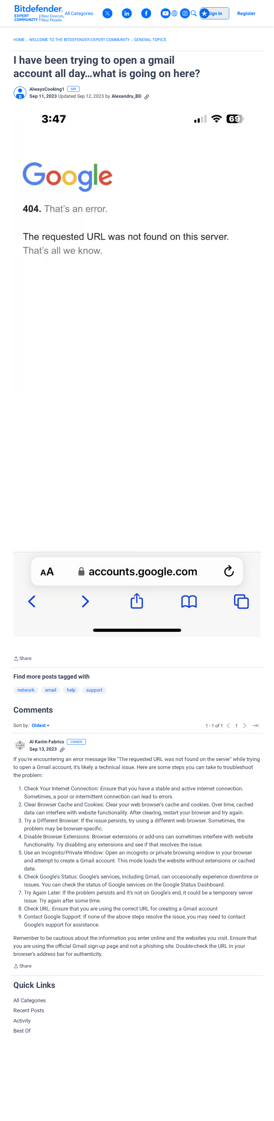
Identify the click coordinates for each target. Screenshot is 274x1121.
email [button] (50, 690)
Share (22, 659)
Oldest (39, 726)
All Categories (29, 1000)
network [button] (25, 690)
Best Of (22, 1031)
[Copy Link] (147, 96)
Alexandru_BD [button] (126, 96)
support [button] (94, 690)
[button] (20, 92)
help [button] (71, 690)
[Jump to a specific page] (255, 725)
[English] (39, 13)
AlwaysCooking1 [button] (46, 89)
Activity (22, 1021)
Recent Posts (28, 1010)
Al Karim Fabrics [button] (46, 741)
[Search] (194, 13)
